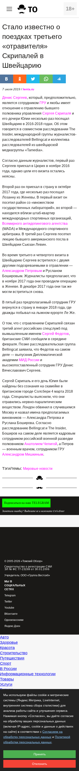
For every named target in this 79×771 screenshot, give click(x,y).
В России (8, 669)
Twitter (8, 601)
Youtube (9, 607)
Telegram (10, 595)
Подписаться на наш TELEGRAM (26, 503)
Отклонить (39, 764)
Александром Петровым (22, 271)
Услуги (6, 684)
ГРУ (43, 103)
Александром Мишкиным (22, 454)
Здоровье (9, 642)
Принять (40, 754)
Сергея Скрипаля (56, 113)
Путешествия (12, 658)
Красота (7, 648)
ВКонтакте (11, 614)
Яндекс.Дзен (12, 626)
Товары (7, 679)
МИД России (29, 360)
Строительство (13, 653)
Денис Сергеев (14, 97)
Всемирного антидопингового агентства (35, 223)
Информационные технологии (28, 674)
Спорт (5, 663)
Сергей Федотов (55, 334)
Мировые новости (37, 468)
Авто (4, 637)
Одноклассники (13, 620)
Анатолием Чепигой (40, 444)
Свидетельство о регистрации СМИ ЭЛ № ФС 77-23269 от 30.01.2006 (28, 568)
